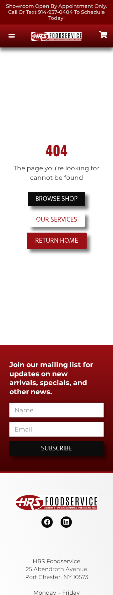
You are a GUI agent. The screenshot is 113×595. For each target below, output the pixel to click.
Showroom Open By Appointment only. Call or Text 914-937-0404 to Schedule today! (56, 12)
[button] (11, 36)
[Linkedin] (66, 522)
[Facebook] (47, 522)
